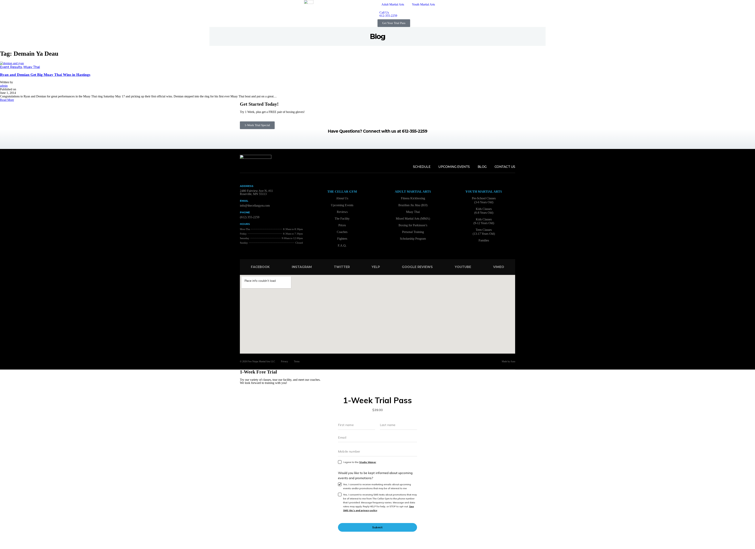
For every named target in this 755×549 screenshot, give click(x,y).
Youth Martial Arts (423, 4)
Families (484, 240)
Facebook (260, 267)
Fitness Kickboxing (413, 198)
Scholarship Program (413, 238)
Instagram (302, 267)
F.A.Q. (342, 245)
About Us (342, 198)
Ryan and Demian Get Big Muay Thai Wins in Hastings (45, 75)
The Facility (342, 218)
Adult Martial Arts (392, 4)
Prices (342, 225)
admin (4, 85)
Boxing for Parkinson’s (413, 225)
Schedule (421, 167)
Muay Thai (31, 67)
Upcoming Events (454, 167)
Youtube (463, 267)
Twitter (342, 267)
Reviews (342, 212)
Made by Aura (508, 361)
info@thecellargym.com (255, 205)
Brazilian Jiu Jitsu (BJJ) (412, 205)
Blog (482, 167)
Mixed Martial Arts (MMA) (413, 218)
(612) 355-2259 (249, 217)
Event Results (11, 67)
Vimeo (498, 267)
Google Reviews (417, 267)
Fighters (342, 238)
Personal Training (413, 232)
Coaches (342, 232)
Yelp (376, 267)
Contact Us (504, 167)
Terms (297, 361)
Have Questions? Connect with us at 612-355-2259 (377, 131)
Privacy (284, 361)
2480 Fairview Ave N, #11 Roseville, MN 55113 (256, 192)
